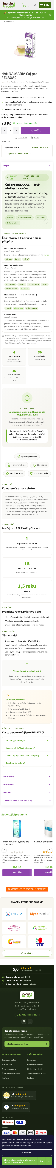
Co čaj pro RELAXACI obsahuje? (20, 748)
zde (29, 1145)
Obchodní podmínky (35, 1069)
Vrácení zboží (7, 1064)
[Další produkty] (49, 850)
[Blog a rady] (30, 1021)
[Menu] (45, 5)
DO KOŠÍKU (35, 130)
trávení (46, 255)
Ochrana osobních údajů (36, 1073)
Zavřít (6, 137)
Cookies (30, 1078)
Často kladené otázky (11, 1073)
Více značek (26, 953)
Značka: (37, 82)
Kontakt (5, 1078)
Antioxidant (25, 289)
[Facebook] (23, 1021)
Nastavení (27, 1152)
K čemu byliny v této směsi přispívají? (23, 755)
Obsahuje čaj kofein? (15, 763)
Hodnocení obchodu (35, 1064)
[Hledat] (29, 5)
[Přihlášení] (35, 5)
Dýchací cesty (18, 308)
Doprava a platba (9, 1060)
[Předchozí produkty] (4, 850)
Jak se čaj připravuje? (15, 740)
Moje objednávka (9, 1069)
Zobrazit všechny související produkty (27, 889)
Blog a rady (31, 1060)
